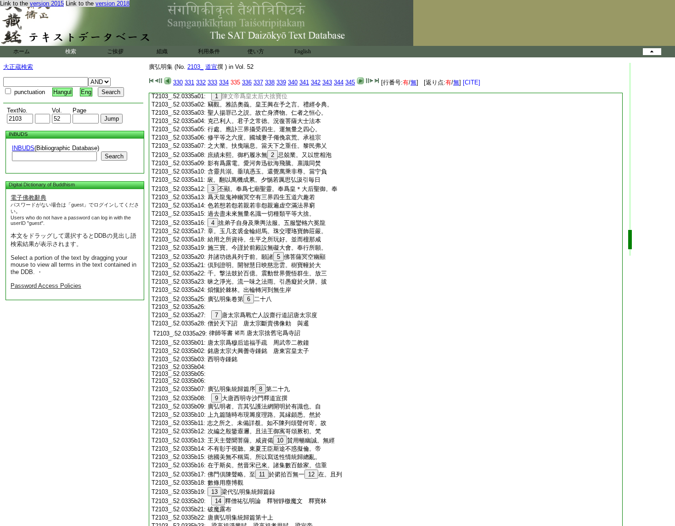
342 (316, 82)
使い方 (256, 51)
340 (293, 82)
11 (262, 474)
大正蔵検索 (18, 66)
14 (218, 501)
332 (201, 82)
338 (270, 82)
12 (311, 474)
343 (327, 82)
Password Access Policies (46, 285)
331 (189, 82)
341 (304, 82)
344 (338, 82)
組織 (162, 51)
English (302, 51)
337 (258, 82)
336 (247, 82)
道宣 (211, 66)
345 (350, 82)
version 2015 (47, 3)
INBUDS (23, 148)
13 (214, 491)
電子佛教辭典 (28, 197)
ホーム (21, 51)
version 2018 (112, 3)
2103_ (195, 66)
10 (280, 440)
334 (224, 82)
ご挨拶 (115, 51)
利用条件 (209, 51)
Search (114, 156)
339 (281, 82)
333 (212, 82)
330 (178, 82)
